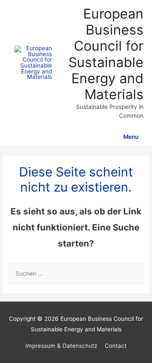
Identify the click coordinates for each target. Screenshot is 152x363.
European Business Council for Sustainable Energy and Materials (106, 54)
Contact (116, 345)
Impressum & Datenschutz (61, 345)
